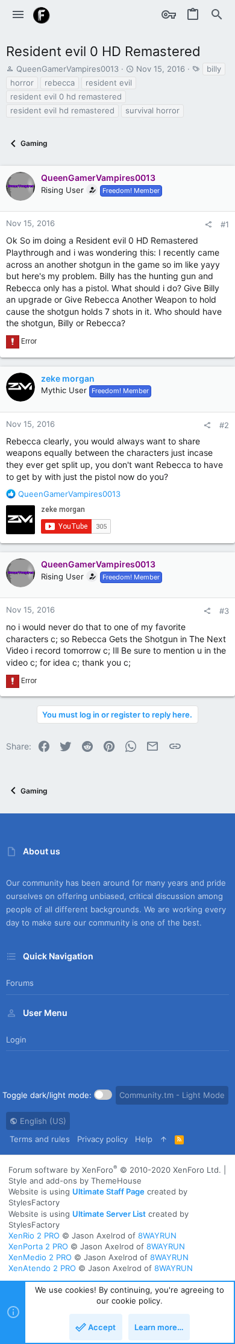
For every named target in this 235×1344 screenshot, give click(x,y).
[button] (18, 15)
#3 (224, 611)
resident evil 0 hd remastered (66, 96)
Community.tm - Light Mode (172, 1095)
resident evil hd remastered (62, 110)
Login (16, 1039)
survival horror (152, 110)
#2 (224, 425)
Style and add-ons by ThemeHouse (75, 1180)
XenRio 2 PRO (34, 1235)
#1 (225, 224)
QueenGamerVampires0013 (67, 69)
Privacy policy (102, 1139)
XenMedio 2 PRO (40, 1257)
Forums (20, 983)
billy (214, 69)
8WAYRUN (157, 1235)
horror (22, 82)
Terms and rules (40, 1139)
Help (143, 1139)
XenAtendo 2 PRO (42, 1268)
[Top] (163, 1139)
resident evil (109, 82)
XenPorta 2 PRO (38, 1246)
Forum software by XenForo (114, 1170)
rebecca (60, 82)
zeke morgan (68, 378)
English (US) (41, 1121)
